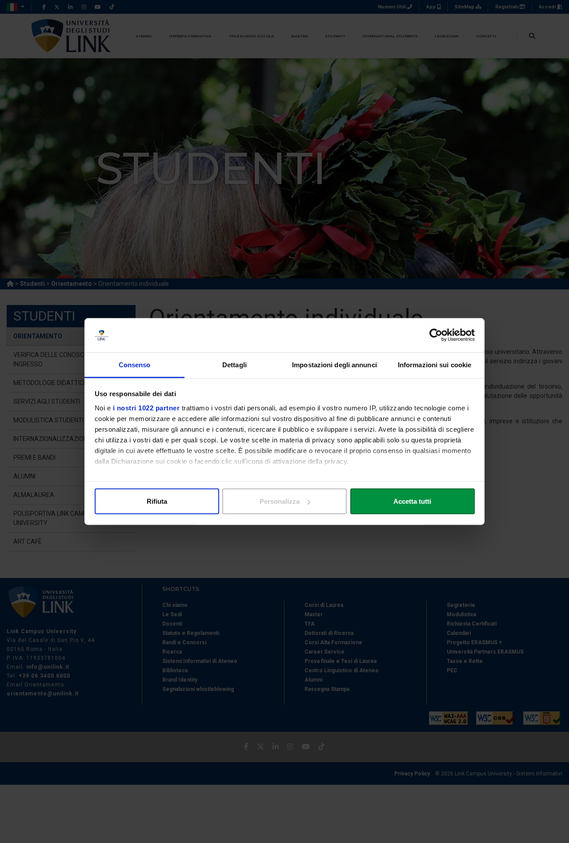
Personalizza (280, 501)
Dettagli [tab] (234, 364)
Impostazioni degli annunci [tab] (334, 364)
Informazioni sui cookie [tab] (434, 364)
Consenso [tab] (135, 364)
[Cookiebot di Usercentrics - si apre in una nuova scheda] (436, 335)
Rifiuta (157, 501)
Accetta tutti (412, 501)
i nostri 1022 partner (146, 407)
